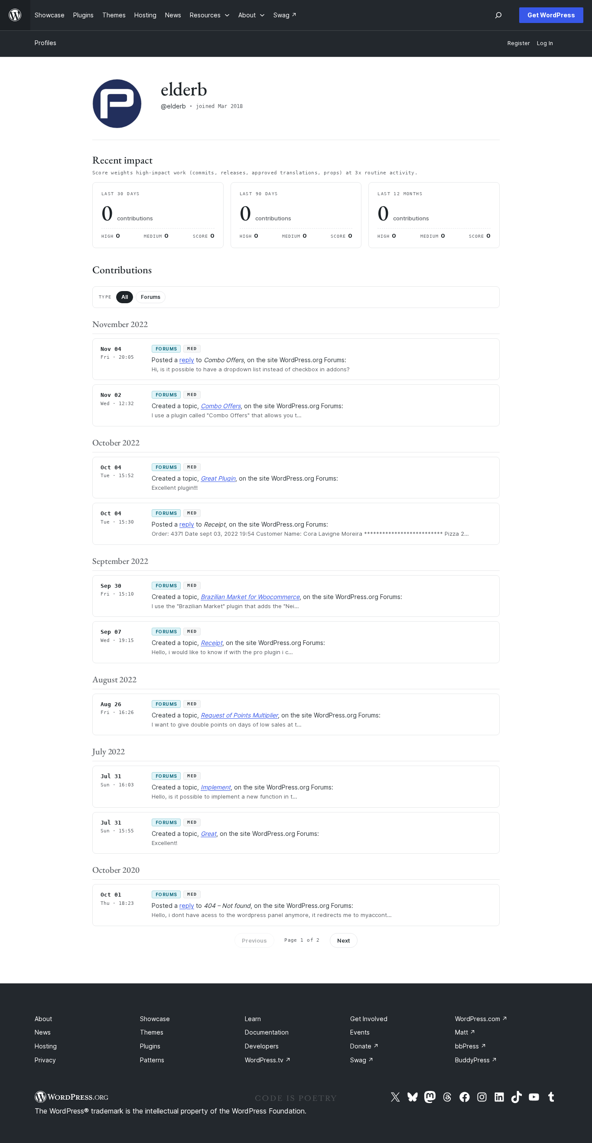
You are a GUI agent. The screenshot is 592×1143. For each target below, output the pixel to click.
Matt (465, 1032)
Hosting (46, 1046)
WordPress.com (481, 1018)
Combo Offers (221, 405)
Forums (150, 297)
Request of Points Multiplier (239, 715)
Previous (254, 940)
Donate (364, 1046)
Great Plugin (218, 478)
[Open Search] (498, 15)
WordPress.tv (268, 1060)
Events (360, 1032)
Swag (362, 1060)
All (124, 297)
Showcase (155, 1018)
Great (208, 833)
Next (343, 940)
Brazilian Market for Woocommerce (250, 596)
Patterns (152, 1060)
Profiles (45, 42)
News (43, 1032)
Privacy (45, 1060)
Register (518, 43)
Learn (253, 1018)
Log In (545, 43)
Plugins (150, 1046)
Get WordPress (551, 15)
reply (186, 360)
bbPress (470, 1046)
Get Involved (368, 1018)
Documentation (267, 1032)
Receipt (211, 642)
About (43, 1018)
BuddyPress (476, 1060)
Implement (216, 787)
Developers (262, 1046)
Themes (151, 1032)
